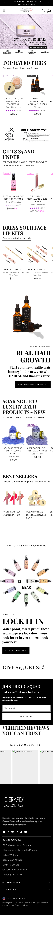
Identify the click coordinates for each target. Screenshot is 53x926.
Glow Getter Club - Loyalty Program (20, 850)
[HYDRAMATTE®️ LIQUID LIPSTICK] (13, 498)
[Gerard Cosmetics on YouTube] (25, 832)
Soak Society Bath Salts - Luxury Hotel (13, 451)
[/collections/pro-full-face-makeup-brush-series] (26, 31)
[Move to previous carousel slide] (20, 43)
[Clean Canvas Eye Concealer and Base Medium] (13, 84)
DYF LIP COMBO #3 (13, 269)
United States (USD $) (14, 899)
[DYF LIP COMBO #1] (37, 255)
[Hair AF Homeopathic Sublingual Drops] (37, 84)
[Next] (49, 3)
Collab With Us (10, 855)
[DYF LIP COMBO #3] (13, 255)
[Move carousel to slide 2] (28, 43)
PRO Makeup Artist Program (17, 845)
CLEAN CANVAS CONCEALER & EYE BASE (36, 515)
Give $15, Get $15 (10, 864)
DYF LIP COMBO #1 (37, 269)
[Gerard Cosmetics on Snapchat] (17, 832)
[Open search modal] (43, 10)
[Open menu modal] (4, 10)
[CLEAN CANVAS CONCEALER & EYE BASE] (37, 498)
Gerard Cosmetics (25, 903)
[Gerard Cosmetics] (26, 10)
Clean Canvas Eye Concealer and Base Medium (13, 101)
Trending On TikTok (12, 874)
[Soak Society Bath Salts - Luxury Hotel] (13, 434)
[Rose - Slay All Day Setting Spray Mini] (13, 182)
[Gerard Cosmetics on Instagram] (8, 832)
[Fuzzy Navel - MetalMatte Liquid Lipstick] (37, 182)
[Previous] (4, 3)
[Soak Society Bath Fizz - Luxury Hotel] (37, 434)
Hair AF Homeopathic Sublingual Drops (37, 101)
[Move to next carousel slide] (33, 43)
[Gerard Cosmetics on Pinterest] (12, 832)
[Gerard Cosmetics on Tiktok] (21, 832)
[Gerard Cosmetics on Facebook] (4, 832)
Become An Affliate (12, 859)
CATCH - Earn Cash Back (14, 869)
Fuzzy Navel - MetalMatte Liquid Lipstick (37, 199)
